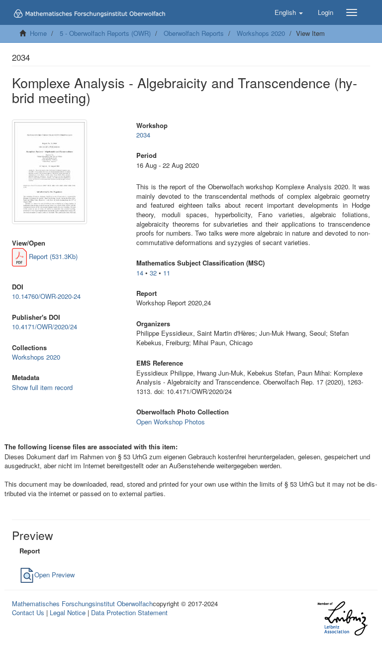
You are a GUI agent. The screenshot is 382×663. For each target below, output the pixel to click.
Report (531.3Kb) (52, 256)
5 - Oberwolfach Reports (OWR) (105, 33)
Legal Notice (68, 612)
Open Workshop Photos (170, 421)
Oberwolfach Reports (194, 33)
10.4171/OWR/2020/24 (44, 326)
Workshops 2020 (261, 33)
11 (166, 272)
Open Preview (54, 574)
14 (139, 272)
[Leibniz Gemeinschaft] (342, 618)
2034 (143, 134)
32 (153, 272)
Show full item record (42, 387)
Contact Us (28, 612)
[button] (288, 12)
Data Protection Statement (129, 612)
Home (38, 33)
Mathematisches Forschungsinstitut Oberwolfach (82, 603)
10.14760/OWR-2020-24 (46, 296)
